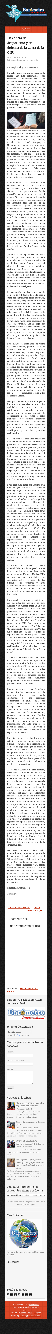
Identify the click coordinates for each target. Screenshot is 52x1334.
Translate (25, 1035)
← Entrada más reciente (19, 907)
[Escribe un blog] (10, 894)
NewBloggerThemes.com (30, 1316)
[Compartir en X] (13, 894)
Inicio (37, 907)
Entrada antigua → (35, 910)
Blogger (31, 1204)
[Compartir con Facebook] (15, 894)
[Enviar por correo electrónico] (8, 894)
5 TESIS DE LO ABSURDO (26, 1141)
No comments (32, 60)
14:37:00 (12, 57)
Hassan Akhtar (26, 1313)
